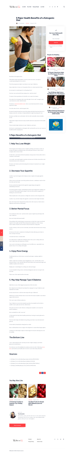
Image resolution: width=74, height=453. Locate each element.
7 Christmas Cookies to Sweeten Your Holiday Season (16, 403)
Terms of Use (39, 441)
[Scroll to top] (72, 269)
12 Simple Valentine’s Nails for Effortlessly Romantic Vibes (56, 74)
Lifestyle (59, 69)
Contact (30, 439)
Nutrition (27, 23)
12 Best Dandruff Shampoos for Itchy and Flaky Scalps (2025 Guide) (55, 112)
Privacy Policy (31, 441)
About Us (39, 439)
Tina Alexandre (21, 413)
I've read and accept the (56, 46)
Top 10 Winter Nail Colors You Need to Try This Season (56, 93)
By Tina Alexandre (21, 23)
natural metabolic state (20, 103)
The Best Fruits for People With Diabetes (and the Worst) (36, 403)
